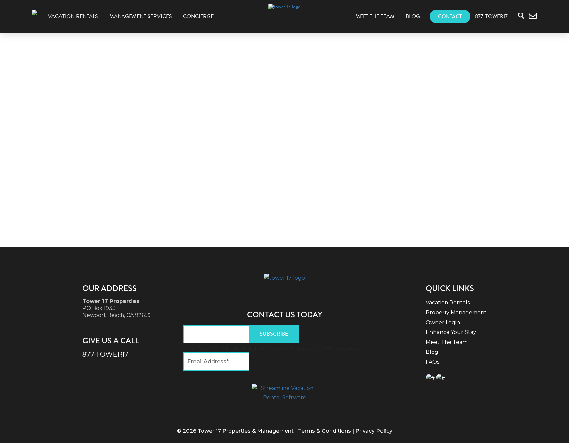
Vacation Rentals (73, 16)
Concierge (198, 16)
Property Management (456, 312)
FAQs (432, 362)
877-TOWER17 (105, 354)
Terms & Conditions (324, 431)
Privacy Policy (373, 431)
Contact (450, 16)
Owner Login (443, 322)
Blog (413, 16)
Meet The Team (374, 16)
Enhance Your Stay (451, 332)
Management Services (140, 16)
